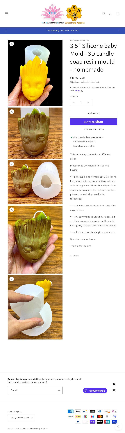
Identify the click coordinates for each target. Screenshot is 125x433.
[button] (6, 13)
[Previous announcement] (6, 30)
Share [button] (76, 255)
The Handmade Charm (22, 428)
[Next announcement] (119, 30)
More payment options (94, 129)
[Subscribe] (59, 390)
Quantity (74, 96)
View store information (84, 146)
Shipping (74, 82)
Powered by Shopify (39, 428)
